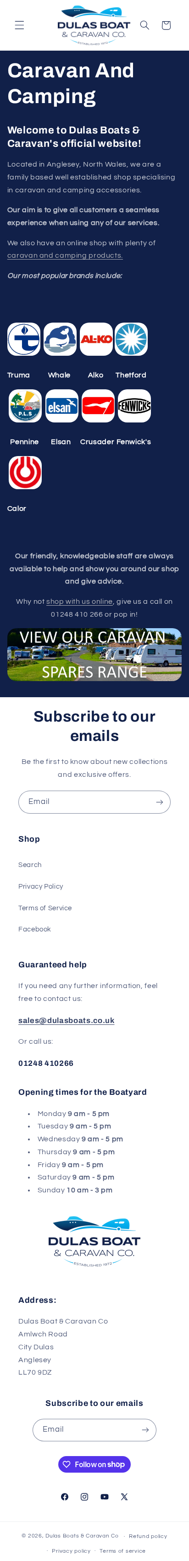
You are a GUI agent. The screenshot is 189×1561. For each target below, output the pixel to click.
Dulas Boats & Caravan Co (82, 1536)
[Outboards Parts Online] (94, 680)
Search (30, 864)
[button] (19, 25)
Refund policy (148, 1536)
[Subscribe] (159, 802)
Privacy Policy (40, 886)
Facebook (34, 929)
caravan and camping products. (65, 255)
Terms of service (123, 1551)
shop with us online (79, 601)
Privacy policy (71, 1551)
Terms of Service (45, 908)
